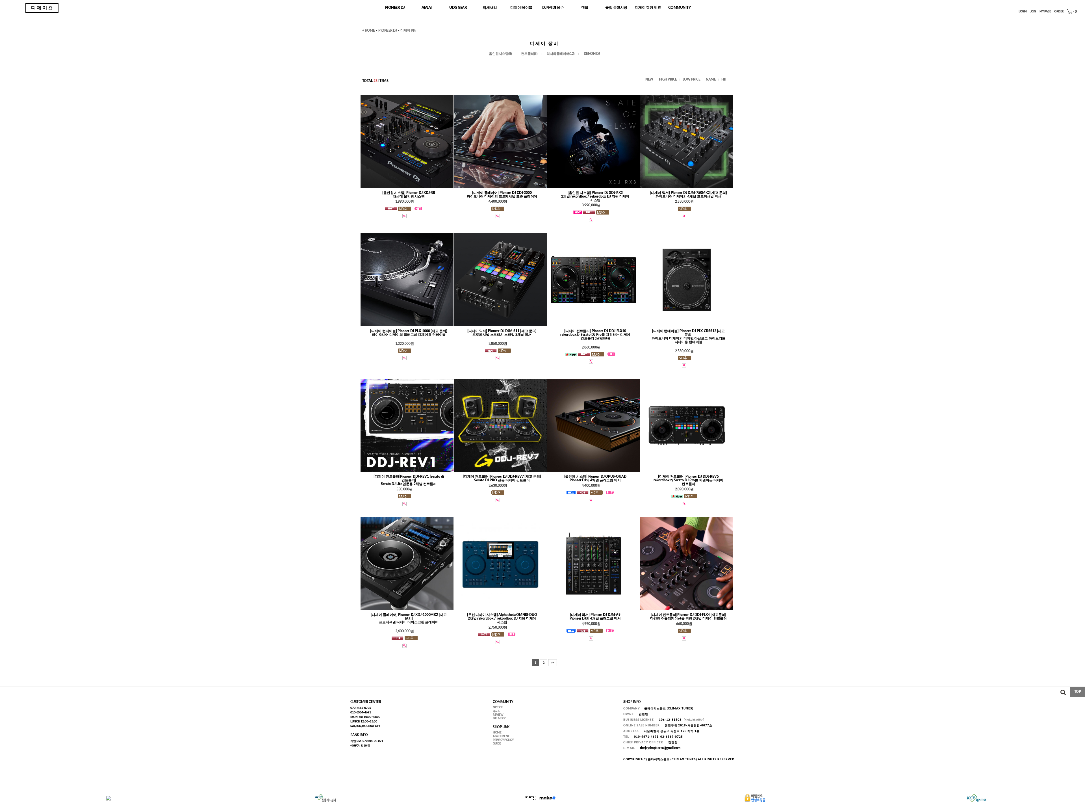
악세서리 (490, 8)
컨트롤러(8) (529, 54)
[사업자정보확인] (694, 720)
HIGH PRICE (668, 80)
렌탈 (584, 8)
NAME (711, 80)
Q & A (496, 711)
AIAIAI (427, 8)
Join (1033, 11)
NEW (649, 80)
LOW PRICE (691, 80)
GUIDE (497, 743)
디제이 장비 (408, 30)
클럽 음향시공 (616, 8)
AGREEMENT (501, 736)
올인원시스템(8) (500, 54)
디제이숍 (42, 7)
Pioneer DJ (395, 8)
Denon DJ (592, 54)
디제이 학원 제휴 (648, 8)
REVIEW (498, 714)
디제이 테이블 (521, 8)
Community (679, 8)
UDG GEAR (458, 8)
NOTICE (498, 707)
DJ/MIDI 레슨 (553, 8)
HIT (724, 80)
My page (1045, 11)
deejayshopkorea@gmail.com (660, 748)
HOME (497, 732)
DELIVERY (499, 718)
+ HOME (368, 30)
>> (552, 662)
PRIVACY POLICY (503, 740)
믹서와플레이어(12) (560, 54)
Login (1023, 11)
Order (1059, 11)
